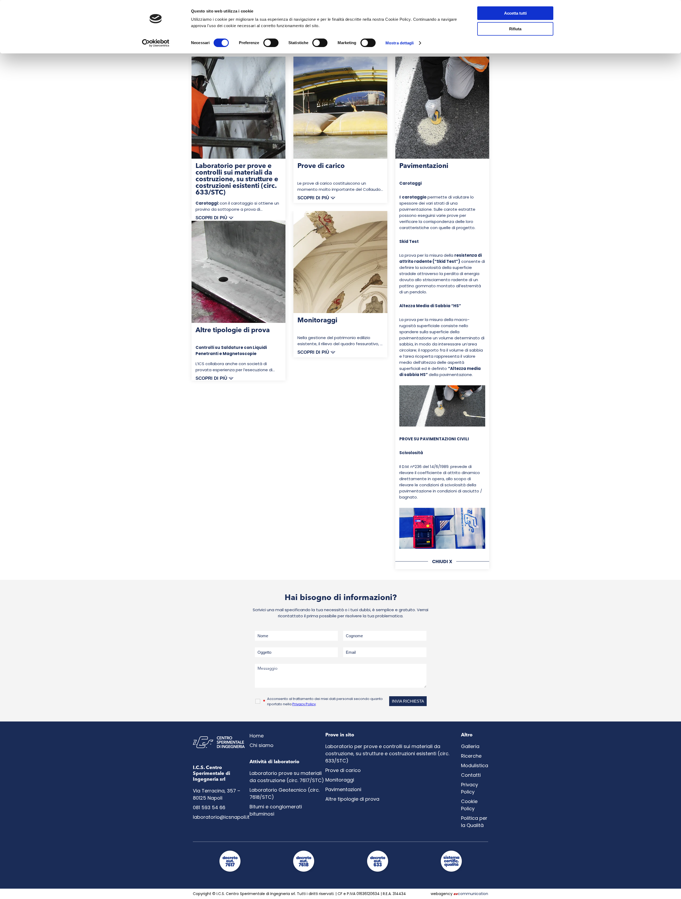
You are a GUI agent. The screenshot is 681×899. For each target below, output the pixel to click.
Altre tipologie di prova (352, 799)
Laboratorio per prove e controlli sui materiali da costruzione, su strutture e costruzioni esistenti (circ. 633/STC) (387, 753)
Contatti (471, 775)
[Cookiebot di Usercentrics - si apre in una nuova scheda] (155, 43)
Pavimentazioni (343, 789)
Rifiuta (515, 29)
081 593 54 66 (209, 807)
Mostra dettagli (399, 43)
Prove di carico (343, 770)
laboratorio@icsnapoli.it (221, 817)
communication (471, 893)
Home (257, 735)
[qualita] (451, 872)
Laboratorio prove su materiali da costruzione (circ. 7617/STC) (287, 777)
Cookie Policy (469, 805)
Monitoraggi (339, 779)
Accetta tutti (515, 13)
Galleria (470, 746)
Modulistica (474, 765)
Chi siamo (261, 745)
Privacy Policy (304, 704)
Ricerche (471, 756)
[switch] (271, 43)
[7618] (303, 872)
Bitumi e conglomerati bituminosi (276, 810)
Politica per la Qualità (474, 822)
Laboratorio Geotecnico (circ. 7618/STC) (284, 793)
